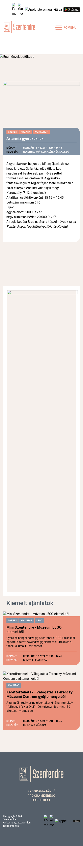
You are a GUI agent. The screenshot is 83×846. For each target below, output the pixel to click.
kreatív (26, 131)
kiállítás (26, 620)
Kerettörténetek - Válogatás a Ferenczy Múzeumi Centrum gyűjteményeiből (39, 694)
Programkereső (41, 795)
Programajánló (41, 791)
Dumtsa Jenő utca (35, 660)
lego (39, 620)
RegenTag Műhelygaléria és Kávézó (46, 151)
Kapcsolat (41, 800)
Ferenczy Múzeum (34, 725)
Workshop (41, 131)
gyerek (12, 131)
